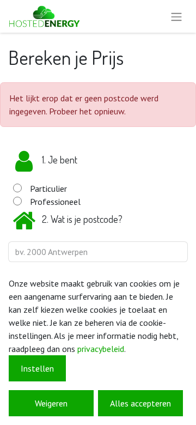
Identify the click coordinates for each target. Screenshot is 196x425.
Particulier (48, 188)
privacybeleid (100, 348)
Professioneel (55, 201)
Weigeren (51, 403)
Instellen (37, 368)
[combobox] (98, 251)
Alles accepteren (140, 403)
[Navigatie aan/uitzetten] (176, 16)
